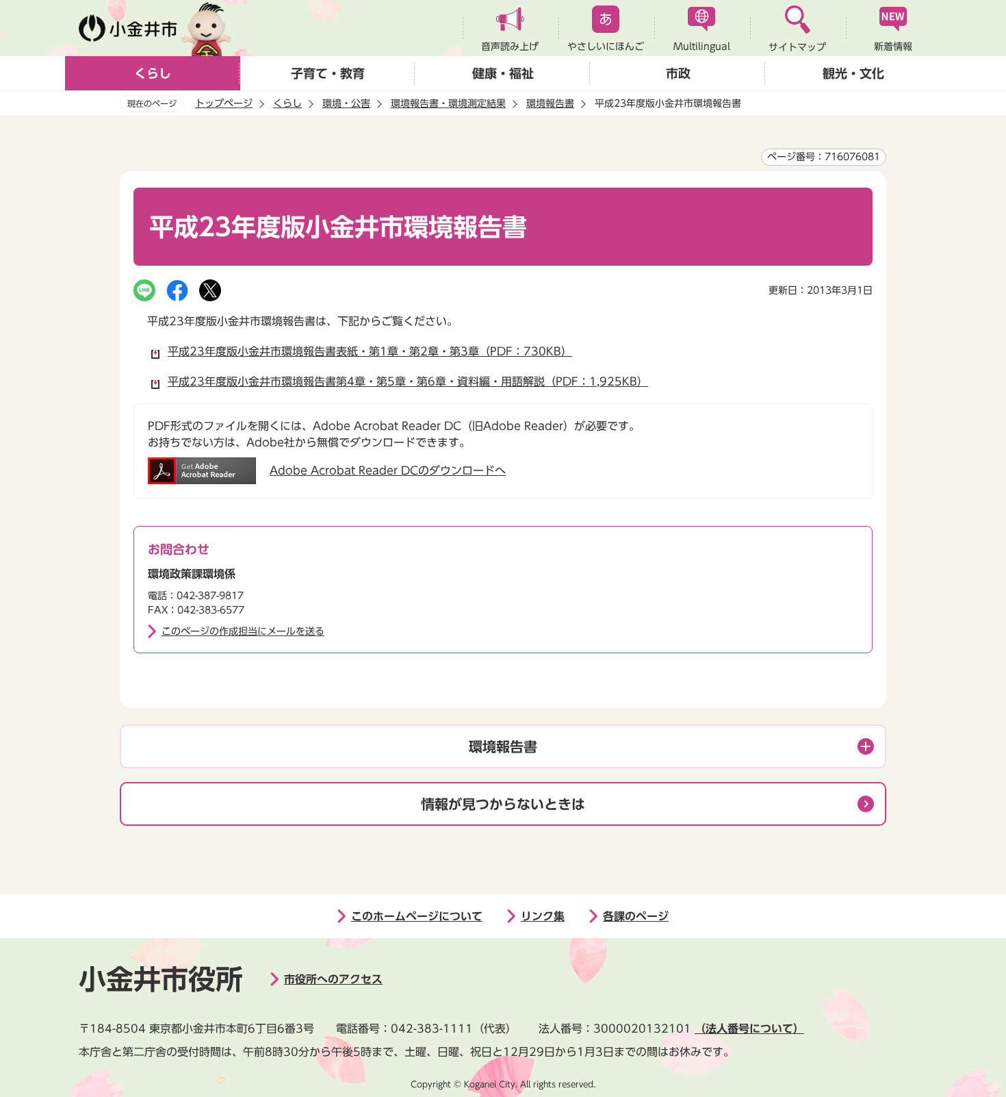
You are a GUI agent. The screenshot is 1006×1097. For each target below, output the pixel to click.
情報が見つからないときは (503, 804)
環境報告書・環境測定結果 (448, 103)
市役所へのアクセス (333, 979)
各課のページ (636, 916)
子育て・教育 (328, 73)
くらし (152, 73)
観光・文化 (853, 73)
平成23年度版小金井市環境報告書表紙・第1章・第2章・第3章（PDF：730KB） (370, 351)
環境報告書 (550, 103)
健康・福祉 (503, 73)
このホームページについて (416, 916)
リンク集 (543, 916)
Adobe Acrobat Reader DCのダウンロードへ (388, 470)
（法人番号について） (749, 1028)
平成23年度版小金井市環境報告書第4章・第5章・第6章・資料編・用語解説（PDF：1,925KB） (408, 381)
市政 (678, 73)
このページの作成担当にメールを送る (243, 631)
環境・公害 (346, 103)
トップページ (224, 103)
